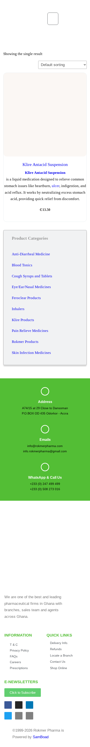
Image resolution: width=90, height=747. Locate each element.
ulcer (55, 186)
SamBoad (40, 737)
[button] (52, 19)
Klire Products (23, 320)
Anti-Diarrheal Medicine (31, 254)
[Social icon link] (8, 705)
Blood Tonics (22, 265)
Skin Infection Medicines (31, 353)
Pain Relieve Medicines (30, 331)
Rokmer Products (25, 342)
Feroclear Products (26, 298)
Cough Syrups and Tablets (32, 276)
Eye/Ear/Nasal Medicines (31, 287)
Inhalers (18, 309)
